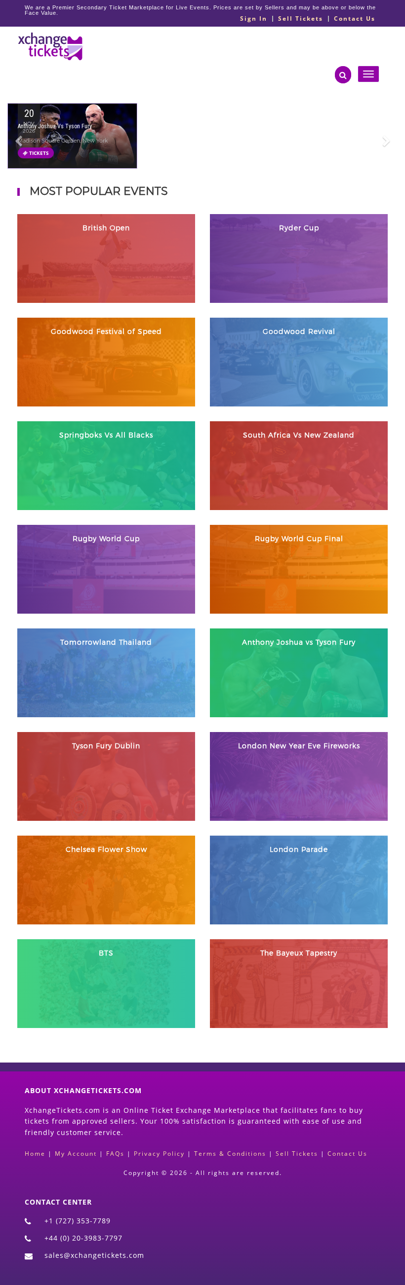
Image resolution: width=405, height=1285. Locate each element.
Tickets (38, 152)
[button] (18, 146)
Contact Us (354, 19)
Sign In (253, 19)
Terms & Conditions (230, 1153)
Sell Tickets (300, 19)
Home (35, 1153)
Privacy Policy (159, 1153)
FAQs (115, 1153)
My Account (76, 1153)
